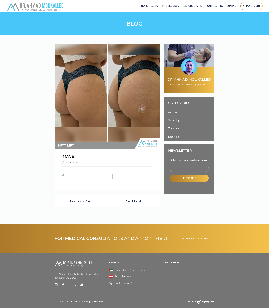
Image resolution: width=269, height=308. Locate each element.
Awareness (174, 111)
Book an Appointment (195, 238)
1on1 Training (215, 6)
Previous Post (81, 201)
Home (144, 6)
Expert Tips (174, 136)
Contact (231, 6)
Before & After (194, 6)
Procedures (170, 6)
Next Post (133, 201)
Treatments (174, 128)
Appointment (251, 6)
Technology (174, 120)
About (155, 6)
